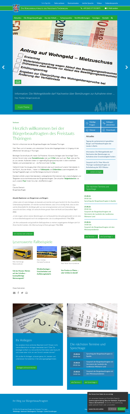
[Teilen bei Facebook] (18, 292)
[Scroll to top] (127, 411)
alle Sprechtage (106, 236)
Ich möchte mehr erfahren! (23, 234)
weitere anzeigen (95, 172)
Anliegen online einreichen (26, 367)
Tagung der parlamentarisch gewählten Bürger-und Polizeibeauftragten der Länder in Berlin (100, 143)
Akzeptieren (121, 409)
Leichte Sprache (87, 3)
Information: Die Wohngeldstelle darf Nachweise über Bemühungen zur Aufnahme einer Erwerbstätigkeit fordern (100, 154)
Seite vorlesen (59, 3)
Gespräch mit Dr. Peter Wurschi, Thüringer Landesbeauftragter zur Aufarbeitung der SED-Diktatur (98, 164)
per (51, 158)
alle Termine (90, 236)
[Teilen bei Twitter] (22, 292)
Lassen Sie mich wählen (96, 409)
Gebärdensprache (111, 3)
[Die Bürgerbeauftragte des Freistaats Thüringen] (41, 8)
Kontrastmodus (73, 3)
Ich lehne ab (112, 409)
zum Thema (24, 107)
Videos (99, 3)
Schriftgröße (46, 3)
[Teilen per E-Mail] (14, 292)
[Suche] (112, 17)
